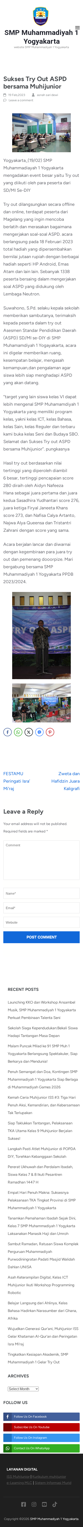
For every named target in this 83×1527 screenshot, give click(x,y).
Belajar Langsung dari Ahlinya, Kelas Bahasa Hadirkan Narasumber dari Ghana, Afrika (42, 1311)
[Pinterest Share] (50, 732)
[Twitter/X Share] (29, 732)
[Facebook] (23, 1505)
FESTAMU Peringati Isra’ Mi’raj (16, 781)
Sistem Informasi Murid (53, 1483)
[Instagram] (34, 1505)
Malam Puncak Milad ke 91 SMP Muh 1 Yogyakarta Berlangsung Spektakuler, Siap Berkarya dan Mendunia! (42, 1054)
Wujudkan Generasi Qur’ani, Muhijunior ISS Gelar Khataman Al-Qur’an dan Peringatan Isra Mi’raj (43, 1336)
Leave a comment (21, 100)
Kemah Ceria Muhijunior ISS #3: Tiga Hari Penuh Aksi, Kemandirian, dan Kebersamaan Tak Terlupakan (44, 1105)
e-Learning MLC (19, 1483)
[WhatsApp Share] (18, 732)
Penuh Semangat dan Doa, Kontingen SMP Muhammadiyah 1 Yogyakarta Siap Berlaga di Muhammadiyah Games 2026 (43, 1079)
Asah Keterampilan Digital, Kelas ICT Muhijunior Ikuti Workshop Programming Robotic (41, 1285)
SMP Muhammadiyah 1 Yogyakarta (54, 1519)
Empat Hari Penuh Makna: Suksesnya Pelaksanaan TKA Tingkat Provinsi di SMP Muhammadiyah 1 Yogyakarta (42, 1200)
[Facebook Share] (7, 732)
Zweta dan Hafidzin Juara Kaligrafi (65, 781)
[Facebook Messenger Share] (39, 732)
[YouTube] (44, 1505)
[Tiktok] (54, 1505)
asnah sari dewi (47, 95)
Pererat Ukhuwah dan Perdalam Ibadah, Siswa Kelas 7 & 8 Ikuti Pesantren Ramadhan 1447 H (40, 1174)
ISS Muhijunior (18, 1477)
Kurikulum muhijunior (49, 1477)
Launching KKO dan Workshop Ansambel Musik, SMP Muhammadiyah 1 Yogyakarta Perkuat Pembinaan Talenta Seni (42, 1010)
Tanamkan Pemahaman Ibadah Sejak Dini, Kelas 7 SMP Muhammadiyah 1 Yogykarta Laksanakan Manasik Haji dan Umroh (42, 1226)
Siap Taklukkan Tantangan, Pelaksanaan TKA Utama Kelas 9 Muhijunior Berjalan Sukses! (40, 1131)
